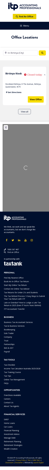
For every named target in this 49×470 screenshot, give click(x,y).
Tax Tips (7, 376)
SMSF (6, 419)
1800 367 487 (12, 249)
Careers (7, 399)
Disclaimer (19, 462)
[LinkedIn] (19, 240)
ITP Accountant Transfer (14, 309)
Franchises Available (12, 395)
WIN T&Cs (36, 460)
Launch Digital (38, 462)
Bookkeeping (9, 329)
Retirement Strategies (13, 445)
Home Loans (9, 423)
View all (24, 111)
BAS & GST (8, 348)
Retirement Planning (12, 441)
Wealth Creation (11, 449)
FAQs (6, 383)
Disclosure (9, 462)
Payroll (7, 351)
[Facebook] (6, 240)
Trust (6, 340)
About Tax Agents (11, 406)
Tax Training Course (12, 372)
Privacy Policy (21, 460)
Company (8, 337)
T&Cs (29, 460)
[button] (34, 74)
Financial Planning (11, 430)
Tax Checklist (9, 365)
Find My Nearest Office (14, 278)
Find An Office (25, 16)
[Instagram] (31, 240)
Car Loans (8, 427)
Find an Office (12, 252)
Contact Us (8, 402)
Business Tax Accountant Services (18, 322)
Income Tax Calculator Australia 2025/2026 (22, 368)
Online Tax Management (14, 379)
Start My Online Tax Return (15, 285)
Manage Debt (10, 438)
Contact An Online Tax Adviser (17, 289)
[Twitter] (12, 240)
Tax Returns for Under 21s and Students (21, 292)
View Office (36, 99)
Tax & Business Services (14, 326)
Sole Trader (9, 333)
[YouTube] (25, 240)
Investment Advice (11, 434)
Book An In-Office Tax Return (16, 281)
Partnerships (9, 344)
